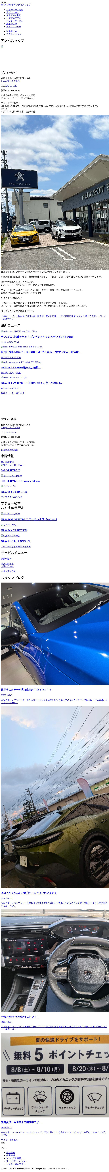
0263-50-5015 (11, 86)
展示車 (4, 462)
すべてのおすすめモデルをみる (16, 546)
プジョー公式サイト (16, 1164)
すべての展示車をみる (11, 497)
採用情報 (10, 1155)
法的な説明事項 (13, 1158)
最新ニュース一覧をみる (12, 393)
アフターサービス (14, 21)
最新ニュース (12, 12)
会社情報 (10, 1152)
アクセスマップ (23, 5)
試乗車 (10, 462)
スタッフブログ (13, 26)
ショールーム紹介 (14, 10)
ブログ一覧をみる (9, 1140)
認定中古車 (11, 24)
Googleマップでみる (10, 81)
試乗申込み (11, 31)
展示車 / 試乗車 (13, 15)
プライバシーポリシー (17, 1161)
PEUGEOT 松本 (8, 5)
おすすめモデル (13, 18)
